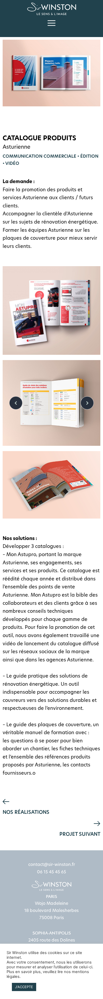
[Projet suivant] (97, 823)
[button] (51, 23)
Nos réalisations (26, 812)
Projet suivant (79, 834)
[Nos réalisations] (6, 801)
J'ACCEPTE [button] (24, 987)
